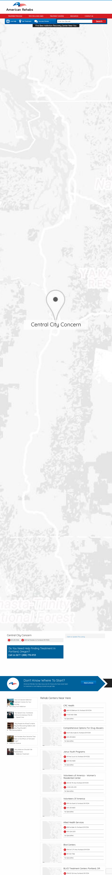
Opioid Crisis (20, 717)
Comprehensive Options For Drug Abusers (83, 728)
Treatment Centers (57, 16)
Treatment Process (15, 16)
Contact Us (89, 16)
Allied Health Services (73, 822)
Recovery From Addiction (17, 706)
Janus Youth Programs (74, 751)
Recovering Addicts (15, 730)
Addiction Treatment (22, 754)
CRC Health (68, 705)
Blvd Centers (69, 844)
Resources (74, 16)
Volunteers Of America (74, 798)
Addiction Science (15, 743)
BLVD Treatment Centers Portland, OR (81, 868)
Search (99, 21)
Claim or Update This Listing (76, 637)
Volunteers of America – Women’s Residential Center (79, 776)
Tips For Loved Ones (36, 16)
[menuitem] (15, 16)
